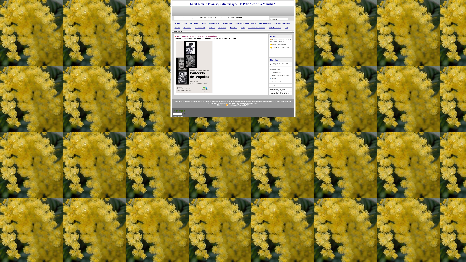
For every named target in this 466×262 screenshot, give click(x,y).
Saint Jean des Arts (277, 78)
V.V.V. (286, 28)
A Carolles (194, 23)
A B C (185, 23)
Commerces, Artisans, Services (246, 23)
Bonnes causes (227, 23)
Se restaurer (222, 28)
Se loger (212, 28)
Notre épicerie (277, 89)
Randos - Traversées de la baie (280, 75)
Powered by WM (243, 105)
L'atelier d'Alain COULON (208, 18)
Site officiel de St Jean (278, 82)
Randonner (187, 28)
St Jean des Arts (200, 28)
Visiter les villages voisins (256, 28)
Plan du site (221, 105)
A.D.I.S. (203, 23)
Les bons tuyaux (276, 72)
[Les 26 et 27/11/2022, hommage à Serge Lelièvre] (193, 41)
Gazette (177, 28)
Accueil (177, 23)
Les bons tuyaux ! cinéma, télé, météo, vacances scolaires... (280, 42)
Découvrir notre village (282, 23)
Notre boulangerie (279, 93)
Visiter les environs (275, 28)
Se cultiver (233, 28)
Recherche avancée (179, 116)
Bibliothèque (214, 23)
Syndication (233, 105)
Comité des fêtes (265, 23)
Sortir (243, 28)
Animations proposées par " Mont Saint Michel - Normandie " (177, 18)
